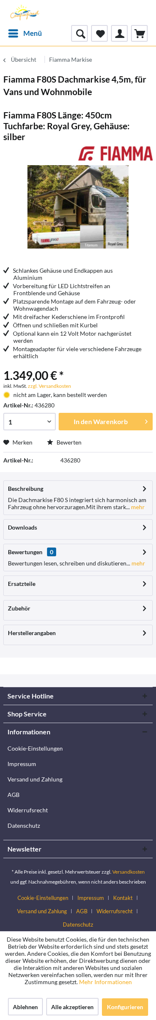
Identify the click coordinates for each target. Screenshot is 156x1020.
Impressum (21, 763)
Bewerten (68, 442)
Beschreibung (25, 488)
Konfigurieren (125, 1006)
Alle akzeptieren (72, 1006)
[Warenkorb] (139, 33)
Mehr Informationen (105, 981)
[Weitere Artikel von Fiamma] (115, 153)
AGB (13, 794)
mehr (137, 506)
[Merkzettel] (99, 33)
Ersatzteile (21, 583)
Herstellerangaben (32, 632)
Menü (32, 33)
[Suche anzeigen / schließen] (79, 33)
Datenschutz (23, 825)
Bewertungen (25, 551)
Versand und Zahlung (34, 779)
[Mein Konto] (119, 33)
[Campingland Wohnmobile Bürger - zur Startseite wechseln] (24, 12)
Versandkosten (128, 872)
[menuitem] (24, 33)
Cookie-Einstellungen (35, 748)
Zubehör (19, 608)
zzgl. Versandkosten (49, 386)
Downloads (22, 527)
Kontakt (123, 897)
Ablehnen (25, 1006)
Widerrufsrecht (27, 810)
